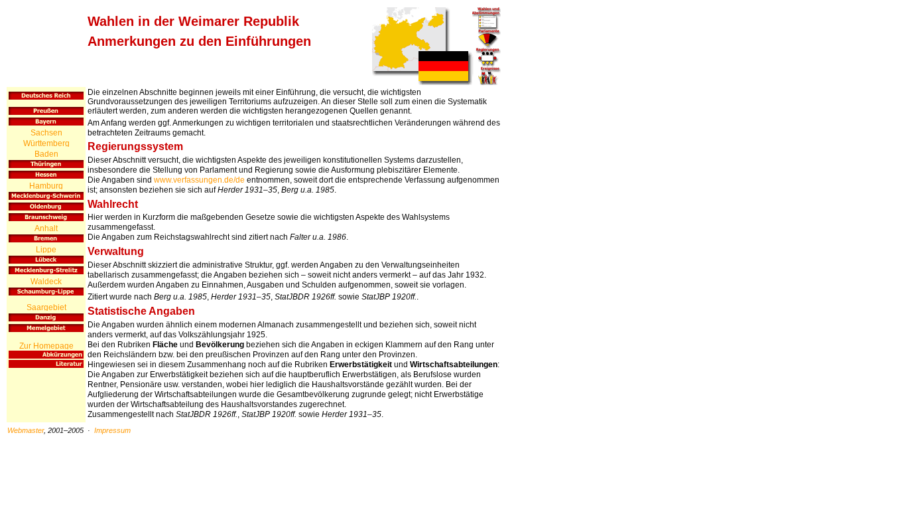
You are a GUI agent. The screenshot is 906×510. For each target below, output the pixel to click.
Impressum (112, 430)
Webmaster (25, 430)
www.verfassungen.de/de (199, 180)
